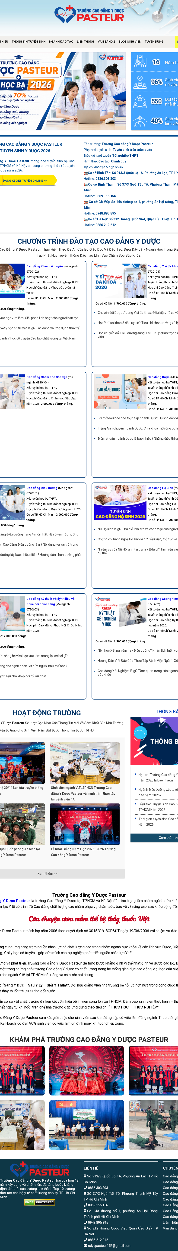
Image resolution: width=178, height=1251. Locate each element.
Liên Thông (85, 41)
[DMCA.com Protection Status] (39, 1203)
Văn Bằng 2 (106, 41)
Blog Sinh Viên (130, 41)
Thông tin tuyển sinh (28, 41)
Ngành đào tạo (61, 41)
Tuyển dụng (154, 41)
